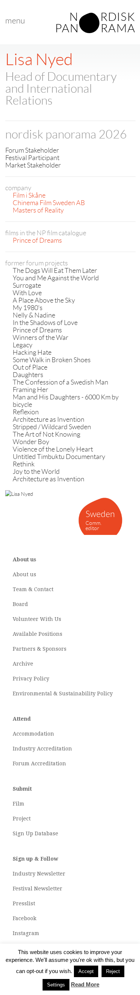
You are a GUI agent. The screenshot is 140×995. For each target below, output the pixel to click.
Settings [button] (56, 985)
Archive (23, 664)
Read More (85, 984)
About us (24, 574)
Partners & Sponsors (39, 649)
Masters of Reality (38, 210)
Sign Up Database (35, 833)
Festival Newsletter (37, 889)
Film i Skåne (29, 195)
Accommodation (33, 734)
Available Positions (37, 634)
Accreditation (54, 749)
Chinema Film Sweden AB (49, 203)
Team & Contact (33, 589)
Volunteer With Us (37, 619)
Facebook (24, 918)
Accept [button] (86, 971)
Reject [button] (113, 971)
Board (20, 604)
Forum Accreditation (39, 763)
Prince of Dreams (37, 240)
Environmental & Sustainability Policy (63, 693)
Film (18, 804)
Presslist (24, 903)
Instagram (26, 933)
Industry (24, 749)
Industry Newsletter (39, 874)
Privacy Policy (31, 679)
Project (22, 819)
